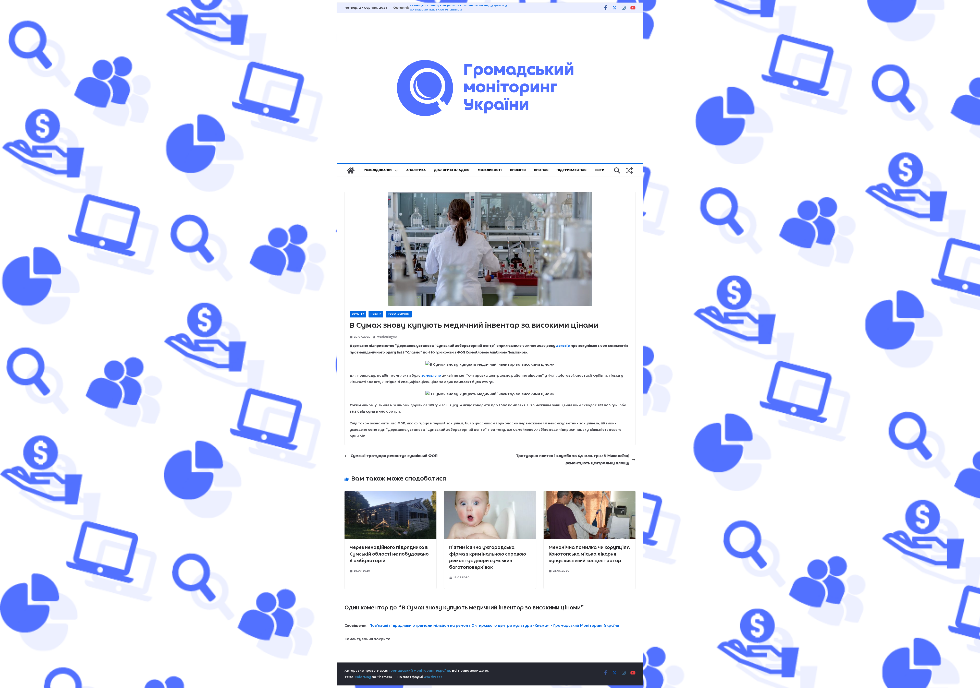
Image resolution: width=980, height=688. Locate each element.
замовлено (431, 376)
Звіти (599, 170)
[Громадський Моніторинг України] (351, 170)
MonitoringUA (387, 336)
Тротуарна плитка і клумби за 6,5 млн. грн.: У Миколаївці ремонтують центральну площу (572, 459)
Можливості (490, 170)
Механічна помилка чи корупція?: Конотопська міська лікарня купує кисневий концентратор (589, 554)
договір (563, 346)
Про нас (541, 170)
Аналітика (416, 170)
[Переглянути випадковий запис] (629, 170)
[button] (395, 170)
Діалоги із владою (452, 170)
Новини (376, 314)
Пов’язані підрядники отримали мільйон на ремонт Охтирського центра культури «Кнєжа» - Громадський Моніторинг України (494, 626)
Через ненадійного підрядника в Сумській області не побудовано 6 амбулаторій (389, 554)
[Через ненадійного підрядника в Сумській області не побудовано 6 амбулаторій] (390, 495)
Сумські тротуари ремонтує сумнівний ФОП (394, 456)
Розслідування (378, 170)
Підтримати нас (571, 170)
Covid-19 (358, 314)
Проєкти (518, 170)
